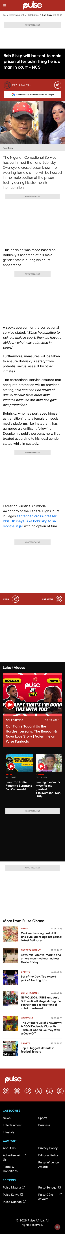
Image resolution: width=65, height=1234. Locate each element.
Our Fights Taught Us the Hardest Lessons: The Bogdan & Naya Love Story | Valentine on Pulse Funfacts (31, 733)
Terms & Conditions (10, 1169)
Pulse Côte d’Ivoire (45, 1197)
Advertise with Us (12, 1157)
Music (10, 774)
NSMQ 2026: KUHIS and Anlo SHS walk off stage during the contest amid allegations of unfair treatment (41, 1003)
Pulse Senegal (47, 1187)
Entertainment (16, 15)
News (24, 928)
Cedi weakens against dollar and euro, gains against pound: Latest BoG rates (41, 936)
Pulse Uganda (12, 1202)
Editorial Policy (48, 1155)
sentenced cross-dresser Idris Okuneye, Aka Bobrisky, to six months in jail (30, 521)
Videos (40, 774)
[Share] (57, 85)
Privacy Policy (48, 1148)
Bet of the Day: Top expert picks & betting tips (38, 978)
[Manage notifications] (57, 1227)
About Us (9, 1148)
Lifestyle (27, 1018)
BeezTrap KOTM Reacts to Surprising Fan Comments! (19, 785)
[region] (32, 778)
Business (44, 1125)
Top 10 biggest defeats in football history (37, 1049)
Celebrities (32, 15)
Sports (26, 972)
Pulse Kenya (11, 1194)
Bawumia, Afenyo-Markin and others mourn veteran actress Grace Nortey (41, 958)
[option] (19, 779)
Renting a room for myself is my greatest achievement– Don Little (48, 789)
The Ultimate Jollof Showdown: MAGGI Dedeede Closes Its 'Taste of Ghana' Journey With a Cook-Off (41, 1028)
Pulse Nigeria (12, 1187)
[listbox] (34, 778)
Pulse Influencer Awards (49, 1164)
